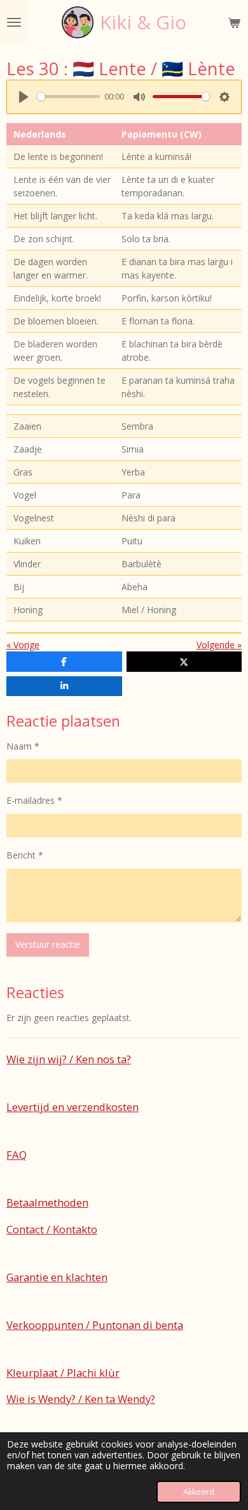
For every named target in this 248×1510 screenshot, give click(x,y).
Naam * (22, 746)
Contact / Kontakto (51, 1229)
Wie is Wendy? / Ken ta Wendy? (80, 1398)
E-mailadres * (34, 800)
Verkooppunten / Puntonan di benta (94, 1325)
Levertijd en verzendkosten (72, 1107)
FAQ (16, 1154)
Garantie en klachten (56, 1277)
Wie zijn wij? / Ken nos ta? (68, 1059)
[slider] (68, 97)
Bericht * (24, 855)
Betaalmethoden (47, 1202)
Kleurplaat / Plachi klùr (63, 1372)
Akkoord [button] (198, 1491)
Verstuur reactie (47, 944)
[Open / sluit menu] (14, 22)
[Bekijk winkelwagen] (234, 22)
